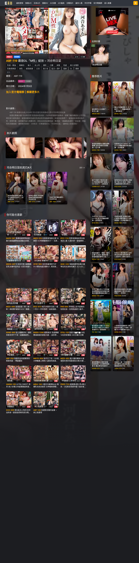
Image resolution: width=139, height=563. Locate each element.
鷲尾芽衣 (45, 261)
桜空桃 (64, 235)
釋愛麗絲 (10, 355)
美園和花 (10, 406)
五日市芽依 (10, 233)
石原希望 (37, 235)
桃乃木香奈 (38, 303)
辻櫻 (70, 355)
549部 (28, 81)
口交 (38, 69)
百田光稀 (37, 381)
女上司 (37, 65)
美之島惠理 (38, 406)
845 (84, 57)
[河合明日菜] (100, 55)
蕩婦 (65, 69)
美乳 (21, 69)
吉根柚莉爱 (17, 233)
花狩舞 (15, 303)
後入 (29, 65)
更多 (81, 168)
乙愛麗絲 (10, 261)
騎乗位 (21, 65)
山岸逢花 (72, 381)
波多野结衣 (38, 329)
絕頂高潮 (29, 69)
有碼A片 (9, 57)
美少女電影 (74, 65)
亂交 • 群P (55, 69)
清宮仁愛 (45, 381)
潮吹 (44, 65)
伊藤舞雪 (65, 381)
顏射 (77, 69)
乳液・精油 (11, 65)
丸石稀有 (37, 261)
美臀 (58, 65)
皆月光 (9, 303)
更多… (9, 72)
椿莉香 (9, 381)
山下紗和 (65, 303)
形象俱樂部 (11, 69)
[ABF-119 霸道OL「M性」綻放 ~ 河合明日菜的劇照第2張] (63, 148)
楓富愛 (9, 329)
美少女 (45, 69)
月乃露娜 (65, 355)
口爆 (51, 65)
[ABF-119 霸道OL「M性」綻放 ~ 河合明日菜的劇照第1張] (24, 148)
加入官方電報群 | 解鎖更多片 (23, 92)
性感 (65, 65)
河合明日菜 (97, 64)
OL (71, 69)
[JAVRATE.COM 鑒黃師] (8, 3)
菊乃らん (17, 261)
